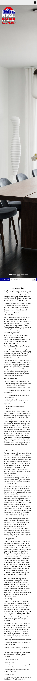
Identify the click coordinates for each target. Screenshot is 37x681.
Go (34, 279)
